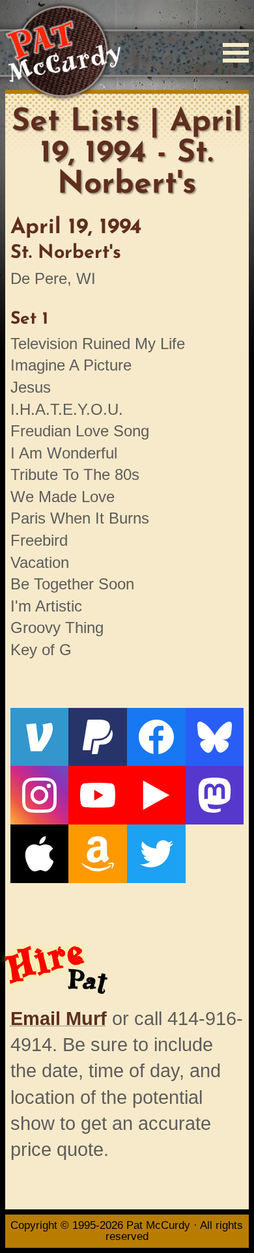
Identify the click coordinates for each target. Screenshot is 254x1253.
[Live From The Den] (156, 795)
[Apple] (39, 853)
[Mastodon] (215, 795)
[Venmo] (39, 737)
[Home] (62, 52)
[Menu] (236, 53)
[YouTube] (97, 795)
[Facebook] (156, 737)
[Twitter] (156, 853)
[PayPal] (97, 737)
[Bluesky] (215, 737)
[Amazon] (97, 853)
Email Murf (58, 1018)
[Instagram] (39, 795)
